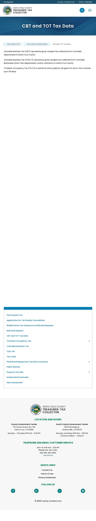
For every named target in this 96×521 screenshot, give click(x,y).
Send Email (48, 455)
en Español (8, 2)
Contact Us (47, 470)
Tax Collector (13, 44)
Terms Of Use (47, 473)
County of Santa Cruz (66, 2)
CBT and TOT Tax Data (62, 44)
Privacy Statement (47, 477)
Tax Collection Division (37, 44)
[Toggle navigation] (90, 10)
